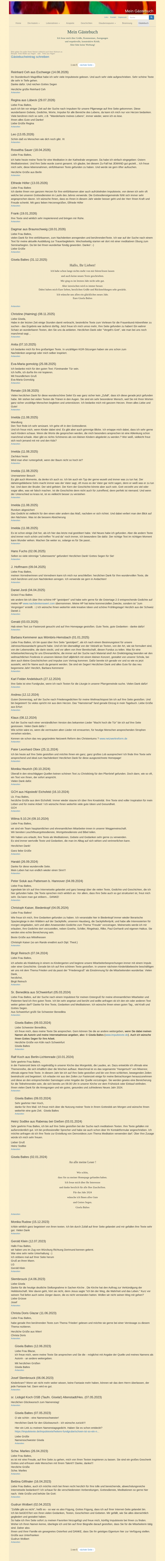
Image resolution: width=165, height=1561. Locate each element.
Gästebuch (143, 23)
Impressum (122, 17)
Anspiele (70, 23)
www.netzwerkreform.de (113, 738)
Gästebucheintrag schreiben (30, 56)
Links (106, 17)
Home (18, 23)
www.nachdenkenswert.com (39, 603)
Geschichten (86, 23)
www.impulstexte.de (116, 1034)
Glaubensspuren (106, 23)
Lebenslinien (52, 23)
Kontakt (113, 17)
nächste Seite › (86, 65)
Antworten (15, 92)
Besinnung (127, 23)
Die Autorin (33, 23)
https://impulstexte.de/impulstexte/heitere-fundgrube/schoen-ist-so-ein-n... (57, 1431)
